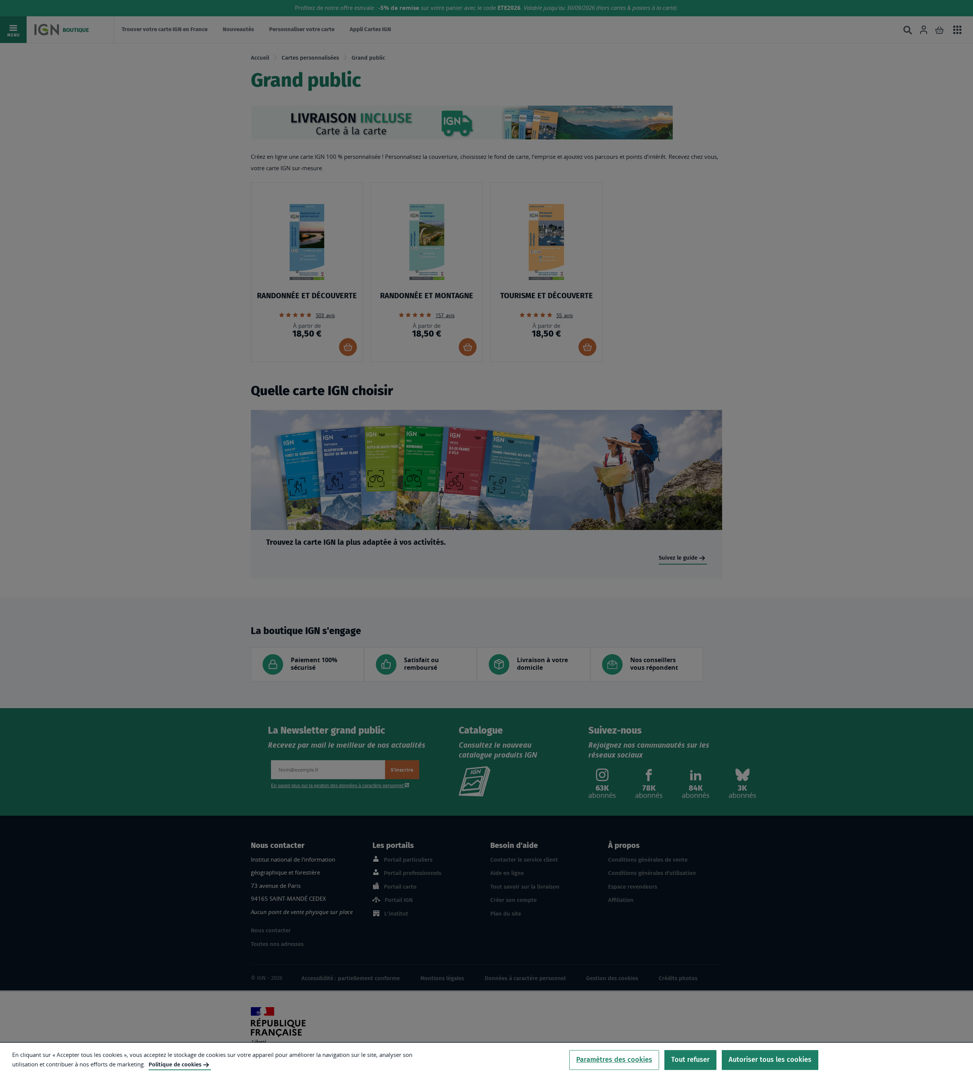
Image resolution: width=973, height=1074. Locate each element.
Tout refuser (690, 1059)
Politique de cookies (175, 1064)
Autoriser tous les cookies (770, 1059)
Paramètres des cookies (614, 1059)
